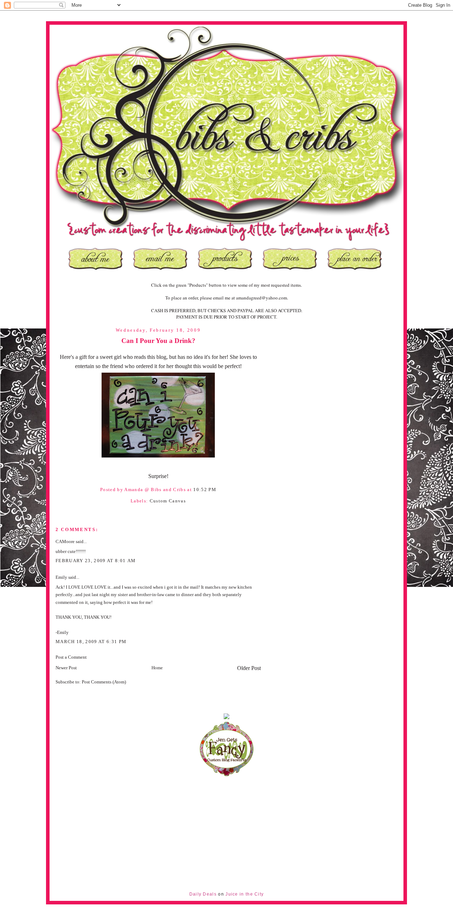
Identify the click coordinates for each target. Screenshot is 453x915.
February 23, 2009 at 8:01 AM (96, 560)
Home (157, 667)
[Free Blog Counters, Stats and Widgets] (226, 717)
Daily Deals (203, 894)
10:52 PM (204, 489)
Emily (61, 577)
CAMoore (65, 541)
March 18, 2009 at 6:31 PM (91, 641)
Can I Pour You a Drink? (158, 340)
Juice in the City (244, 894)
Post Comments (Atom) (104, 681)
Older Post (249, 668)
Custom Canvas (168, 500)
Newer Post (66, 667)
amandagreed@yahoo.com (261, 298)
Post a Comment (71, 657)
